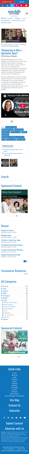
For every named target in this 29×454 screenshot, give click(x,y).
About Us (14, 375)
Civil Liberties (18, 129)
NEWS (10, 18)
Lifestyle (14, 383)
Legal (14, 377)
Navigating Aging (6, 235)
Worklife (14, 385)
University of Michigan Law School (13, 137)
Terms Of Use (21, 449)
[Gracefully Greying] (14, 13)
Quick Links (14, 369)
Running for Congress (7, 230)
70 (27, 300)
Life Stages (14, 387)
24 (27, 302)
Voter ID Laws (11, 139)
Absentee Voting (11, 127)
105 (27, 286)
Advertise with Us (14, 428)
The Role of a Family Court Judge (10, 240)
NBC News (5, 134)
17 (27, 297)
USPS (3, 139)
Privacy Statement (9, 449)
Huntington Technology (21, 451)
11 (27, 306)
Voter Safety (21, 139)
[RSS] (2, 286)
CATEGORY (17, 18)
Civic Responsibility (12, 46)
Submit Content (14, 423)
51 (27, 288)
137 (27, 293)
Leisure (3, 46)
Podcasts (14, 392)
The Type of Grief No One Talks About (12, 250)
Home (5, 18)
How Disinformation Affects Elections (12, 245)
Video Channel (14, 394)
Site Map (14, 400)
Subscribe (14, 410)
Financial (14, 379)
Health (14, 381)
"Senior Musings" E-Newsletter (14, 396)
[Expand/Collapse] (9, 286)
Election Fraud (15, 132)
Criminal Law (6, 132)
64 (27, 295)
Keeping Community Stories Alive (10, 255)
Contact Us (14, 405)
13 (27, 317)
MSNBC (24, 132)
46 (27, 290)
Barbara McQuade (7, 59)
